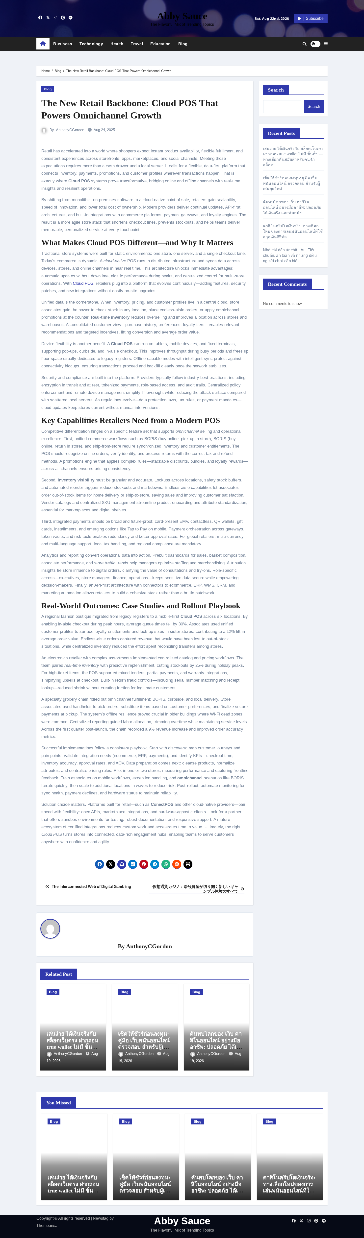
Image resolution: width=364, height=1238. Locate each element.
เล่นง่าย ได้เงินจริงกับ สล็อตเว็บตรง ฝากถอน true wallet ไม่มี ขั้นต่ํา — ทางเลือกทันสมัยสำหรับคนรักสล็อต (73, 1047)
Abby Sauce (182, 16)
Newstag (100, 1218)
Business (62, 44)
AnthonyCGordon (70, 130)
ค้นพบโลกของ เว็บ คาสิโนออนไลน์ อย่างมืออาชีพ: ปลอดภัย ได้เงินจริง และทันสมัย (216, 1043)
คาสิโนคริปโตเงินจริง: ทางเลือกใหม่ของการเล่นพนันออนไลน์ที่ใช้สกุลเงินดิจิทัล (293, 231)
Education (160, 44)
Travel (137, 44)
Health (116, 44)
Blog (183, 44)
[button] (326, 43)
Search (276, 90)
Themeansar (47, 1225)
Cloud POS (83, 283)
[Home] (43, 44)
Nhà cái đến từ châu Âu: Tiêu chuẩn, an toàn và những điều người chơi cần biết (290, 255)
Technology (91, 44)
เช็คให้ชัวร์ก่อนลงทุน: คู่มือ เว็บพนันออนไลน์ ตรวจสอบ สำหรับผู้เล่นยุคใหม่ (144, 1043)
